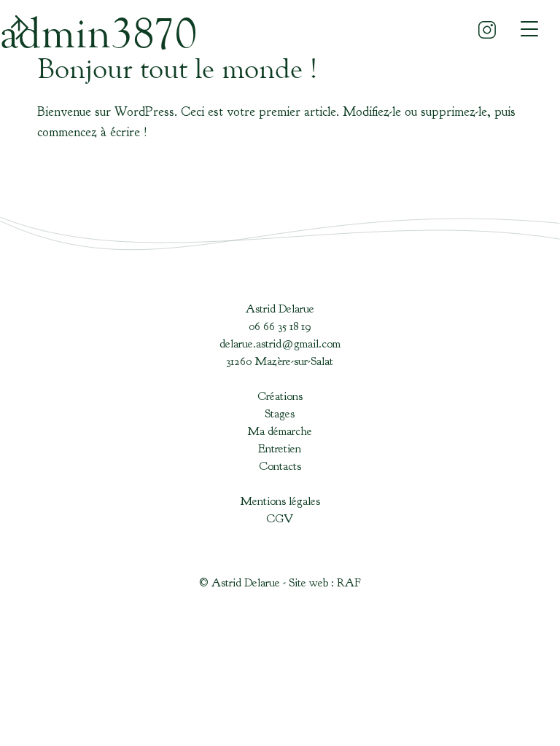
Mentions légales (280, 501)
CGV (279, 518)
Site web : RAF (325, 583)
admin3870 (98, 33)
